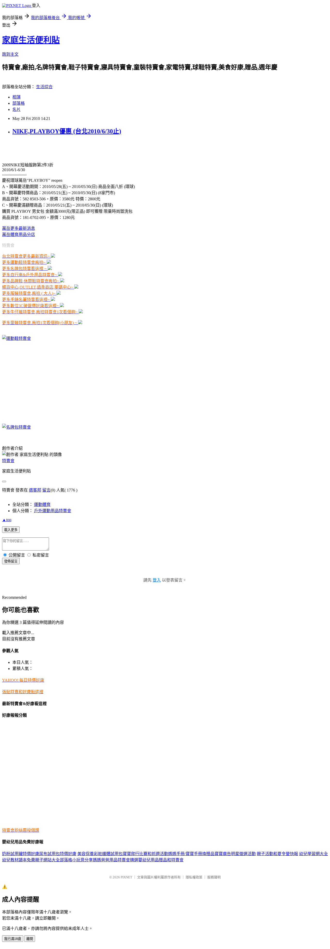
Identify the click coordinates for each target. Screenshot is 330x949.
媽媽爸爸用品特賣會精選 (115, 860)
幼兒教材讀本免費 (18, 860)
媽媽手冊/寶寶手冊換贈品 (191, 854)
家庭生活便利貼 (31, 40)
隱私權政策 (194, 877)
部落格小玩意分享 (76, 860)
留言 (46, 490)
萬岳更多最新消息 (18, 228)
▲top (6, 520)
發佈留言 (11, 561)
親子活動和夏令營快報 (277, 854)
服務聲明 (214, 877)
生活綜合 (44, 87)
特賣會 (8, 461)
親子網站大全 (47, 860)
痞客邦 (35, 490)
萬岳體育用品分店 (18, 234)
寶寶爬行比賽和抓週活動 (145, 854)
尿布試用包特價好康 (57, 854)
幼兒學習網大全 (313, 854)
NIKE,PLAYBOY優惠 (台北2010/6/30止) (66, 131)
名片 (16, 109)
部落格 (18, 103)
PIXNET (126, 877)
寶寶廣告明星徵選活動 (235, 854)
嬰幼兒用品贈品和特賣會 (161, 860)
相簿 (16, 97)
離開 (29, 939)
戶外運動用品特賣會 (52, 511)
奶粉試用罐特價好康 (20, 854)
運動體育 (42, 504)
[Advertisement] (62, 148)
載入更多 (11, 530)
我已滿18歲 (12, 939)
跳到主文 (10, 54)
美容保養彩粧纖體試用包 (100, 854)
